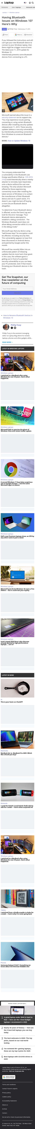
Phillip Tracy (13, 29)
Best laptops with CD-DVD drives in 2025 (18, 1058)
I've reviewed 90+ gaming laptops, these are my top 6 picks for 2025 (17, 1050)
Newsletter (29, 34)
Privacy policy (6, 1093)
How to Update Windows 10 (19, 141)
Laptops (4, 12)
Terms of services (24, 298)
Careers (4, 1113)
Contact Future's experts (9, 1088)
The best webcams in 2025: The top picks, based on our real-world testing (18, 1040)
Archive (4, 1109)
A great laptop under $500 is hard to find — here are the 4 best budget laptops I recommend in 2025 (18, 1019)
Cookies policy (6, 1097)
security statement (9, 117)
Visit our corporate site (16, 1071)
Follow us (19, 34)
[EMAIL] (15, 328)
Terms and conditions (9, 1084)
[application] (17, 155)
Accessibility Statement (9, 1101)
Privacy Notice (26, 300)
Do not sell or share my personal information (16, 1117)
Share (6, 34)
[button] (2, 3)
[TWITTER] (12, 328)
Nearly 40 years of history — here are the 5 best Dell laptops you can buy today (19, 1030)
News (4, 29)
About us (5, 1105)
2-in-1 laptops (16, 7)
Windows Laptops (14, 12)
